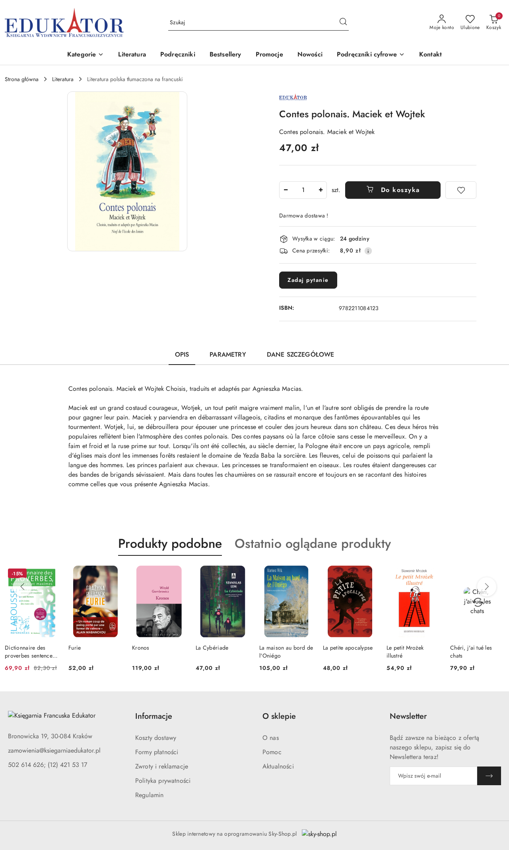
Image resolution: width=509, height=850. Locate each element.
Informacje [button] (153, 716)
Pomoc (272, 752)
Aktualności (278, 766)
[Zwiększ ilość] (320, 190)
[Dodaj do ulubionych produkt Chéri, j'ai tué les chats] (495, 574)
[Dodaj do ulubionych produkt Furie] (113, 574)
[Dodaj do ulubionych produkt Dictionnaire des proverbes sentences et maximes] (50, 574)
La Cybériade (212, 648)
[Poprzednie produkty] (22, 587)
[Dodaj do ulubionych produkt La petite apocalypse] (368, 574)
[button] (85, 55)
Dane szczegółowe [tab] (300, 354)
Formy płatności (156, 752)
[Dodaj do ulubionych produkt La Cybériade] (241, 574)
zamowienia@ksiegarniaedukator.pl (54, 750)
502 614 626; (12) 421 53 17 (47, 764)
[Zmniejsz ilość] (285, 190)
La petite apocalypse (348, 648)
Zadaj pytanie (308, 280)
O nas (270, 737)
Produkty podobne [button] (170, 543)
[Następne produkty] (487, 587)
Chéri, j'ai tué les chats (471, 652)
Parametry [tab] (228, 354)
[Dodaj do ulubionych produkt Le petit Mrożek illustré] (431, 574)
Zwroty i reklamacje (161, 766)
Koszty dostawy (155, 737)
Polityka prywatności (162, 780)
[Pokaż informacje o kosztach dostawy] (368, 250)
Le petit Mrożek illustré (405, 652)
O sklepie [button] (279, 716)
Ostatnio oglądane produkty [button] (313, 543)
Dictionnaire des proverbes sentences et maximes (30, 652)
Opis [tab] (182, 354)
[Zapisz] (489, 776)
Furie (74, 648)
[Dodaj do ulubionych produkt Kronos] (177, 574)
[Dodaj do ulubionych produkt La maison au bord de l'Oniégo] (304, 574)
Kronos (141, 648)
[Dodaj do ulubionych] (460, 190)
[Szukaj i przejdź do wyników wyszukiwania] (343, 23)
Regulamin (149, 795)
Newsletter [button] (408, 716)
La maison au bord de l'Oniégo (286, 652)
